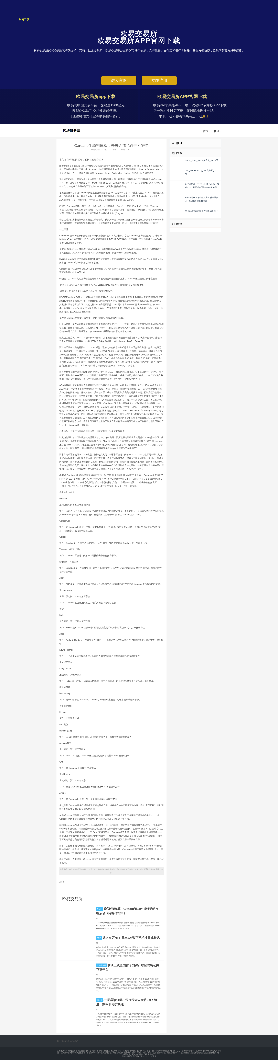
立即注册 (159, 80)
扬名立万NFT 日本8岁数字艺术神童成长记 (131, 937)
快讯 (216, 131)
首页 (205, 131)
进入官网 (119, 80)
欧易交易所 (71, 130)
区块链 (99, 1000)
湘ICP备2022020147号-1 (146, 1056)
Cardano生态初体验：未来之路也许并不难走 (111, 145)
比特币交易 (101, 965)
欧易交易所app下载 (99, 150)
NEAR (99, 909)
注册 (205, 116)
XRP (99, 938)
